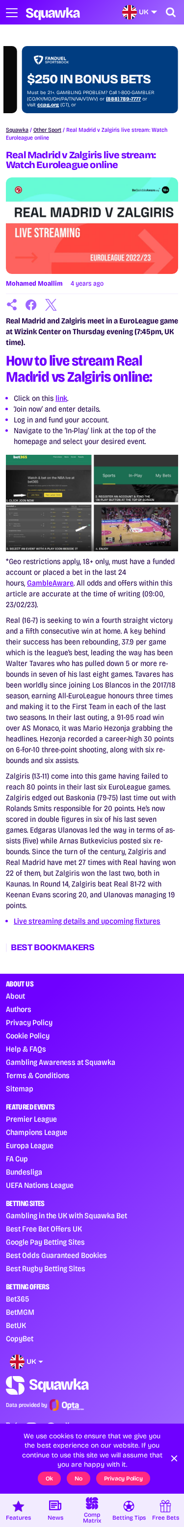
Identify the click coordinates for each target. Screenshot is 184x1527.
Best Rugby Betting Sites (45, 1268)
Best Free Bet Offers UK (44, 1228)
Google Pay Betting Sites (45, 1242)
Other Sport (47, 129)
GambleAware (50, 583)
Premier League (31, 1119)
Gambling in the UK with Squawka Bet (66, 1215)
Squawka (17, 129)
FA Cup (17, 1158)
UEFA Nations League (40, 1185)
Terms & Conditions (38, 1075)
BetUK (16, 1325)
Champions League (36, 1132)
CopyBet (19, 1338)
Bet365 (17, 1299)
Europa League (29, 1145)
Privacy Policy (29, 1022)
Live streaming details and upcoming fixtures (87, 921)
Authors (18, 1009)
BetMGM (20, 1312)
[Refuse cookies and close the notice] (174, 1458)
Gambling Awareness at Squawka (60, 1062)
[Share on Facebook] (31, 305)
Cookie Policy (28, 1035)
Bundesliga (24, 1172)
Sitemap (19, 1088)
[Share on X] (51, 305)
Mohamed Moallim (34, 283)
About (15, 996)
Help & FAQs (26, 1049)
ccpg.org (32, 105)
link (61, 398)
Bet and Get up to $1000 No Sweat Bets (77, 72)
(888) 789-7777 (107, 99)
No (78, 1478)
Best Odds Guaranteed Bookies (56, 1255)
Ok (49, 1478)
